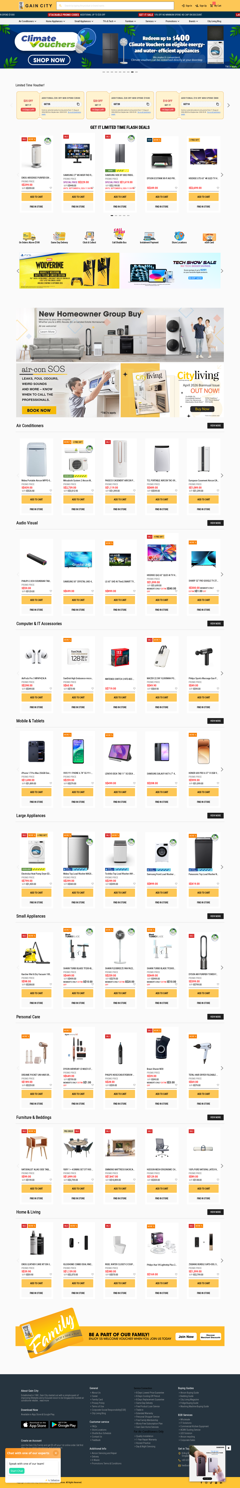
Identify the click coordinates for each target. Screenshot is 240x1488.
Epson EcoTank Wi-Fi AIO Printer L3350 (162, 178)
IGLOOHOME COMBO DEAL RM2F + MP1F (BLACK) (85, 1264)
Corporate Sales (187, 1440)
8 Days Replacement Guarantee (150, 1399)
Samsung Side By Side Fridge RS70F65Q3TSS (120, 175)
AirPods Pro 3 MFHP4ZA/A (34, 678)
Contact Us (97, 1436)
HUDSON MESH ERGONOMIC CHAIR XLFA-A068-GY (169, 1169)
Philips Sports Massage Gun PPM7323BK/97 (209, 678)
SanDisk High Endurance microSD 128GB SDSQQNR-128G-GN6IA (92, 678)
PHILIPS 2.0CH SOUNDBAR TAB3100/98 (39, 581)
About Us (96, 1392)
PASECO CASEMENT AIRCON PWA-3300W (124, 480)
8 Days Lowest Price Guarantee (150, 1392)
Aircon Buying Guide (189, 1392)
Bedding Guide (186, 1396)
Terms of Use (98, 1406)
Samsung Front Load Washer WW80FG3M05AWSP (170, 874)
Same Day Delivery (144, 1403)
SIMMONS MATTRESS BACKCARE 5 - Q (122, 1169)
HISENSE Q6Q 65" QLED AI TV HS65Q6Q (165, 575)
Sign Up (203, 5)
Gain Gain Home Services (147, 1427)
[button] (50, 188)
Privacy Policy (98, 1403)
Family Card (97, 1399)
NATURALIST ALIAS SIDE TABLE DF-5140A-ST (42, 1169)
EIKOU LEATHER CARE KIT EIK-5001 (37, 1264)
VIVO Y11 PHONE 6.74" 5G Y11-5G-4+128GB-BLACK (86, 773)
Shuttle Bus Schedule (101, 1433)
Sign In (189, 5)
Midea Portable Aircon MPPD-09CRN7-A (40, 480)
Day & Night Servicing (145, 1446)
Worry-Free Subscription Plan (149, 1423)
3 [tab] (120, 215)
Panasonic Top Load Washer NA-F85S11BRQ (209, 874)
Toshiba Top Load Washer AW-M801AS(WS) (125, 873)
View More (215, 425)
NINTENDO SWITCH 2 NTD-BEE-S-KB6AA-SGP (125, 679)
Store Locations (99, 1429)
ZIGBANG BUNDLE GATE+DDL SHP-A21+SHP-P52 (211, 1264)
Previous (2, 46)
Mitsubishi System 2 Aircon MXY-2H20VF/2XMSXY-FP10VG (90, 480)
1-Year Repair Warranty (146, 1439)
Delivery (95, 1456)
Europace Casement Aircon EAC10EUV (207, 480)
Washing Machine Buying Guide (194, 1406)
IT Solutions (186, 1423)
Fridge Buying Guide (189, 1403)
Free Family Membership (147, 1420)
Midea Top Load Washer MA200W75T (80, 873)
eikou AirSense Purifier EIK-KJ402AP (36, 177)
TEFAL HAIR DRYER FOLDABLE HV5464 (206, 1075)
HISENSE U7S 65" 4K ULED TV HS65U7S (204, 178)
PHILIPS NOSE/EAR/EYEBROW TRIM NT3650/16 (126, 1075)
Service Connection (143, 1388)
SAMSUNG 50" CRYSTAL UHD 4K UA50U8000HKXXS (87, 581)
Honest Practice (143, 1443)
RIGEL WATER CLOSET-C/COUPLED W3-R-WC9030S (128, 1264)
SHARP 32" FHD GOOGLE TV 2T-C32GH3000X (209, 580)
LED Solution (186, 1433)
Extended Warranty (144, 1413)
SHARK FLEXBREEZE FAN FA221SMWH (122, 968)
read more (44, 1400)
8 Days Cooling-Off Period (148, 1396)
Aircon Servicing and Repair (104, 1453)
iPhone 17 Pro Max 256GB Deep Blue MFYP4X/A (43, 773)
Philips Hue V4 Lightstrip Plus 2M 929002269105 (169, 1265)
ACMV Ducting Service (190, 1429)
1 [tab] (112, 215)
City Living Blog (99, 1413)
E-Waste (95, 1460)
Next (237, 46)
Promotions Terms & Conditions (106, 1463)
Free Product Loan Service (148, 1406)
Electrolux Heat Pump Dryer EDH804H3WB (41, 873)
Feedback (96, 1440)
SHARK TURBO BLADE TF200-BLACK (79, 968)
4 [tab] (124, 215)
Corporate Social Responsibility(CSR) (109, 1410)
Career (95, 1396)
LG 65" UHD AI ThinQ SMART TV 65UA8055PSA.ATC (128, 581)
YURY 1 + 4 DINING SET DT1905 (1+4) (79, 1169)
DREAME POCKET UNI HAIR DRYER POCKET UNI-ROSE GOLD (48, 1075)
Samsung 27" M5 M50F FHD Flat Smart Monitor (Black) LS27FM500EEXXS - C (78, 175)
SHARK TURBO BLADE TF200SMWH (163, 968)
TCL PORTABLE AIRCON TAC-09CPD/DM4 (165, 480)
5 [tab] (128, 215)
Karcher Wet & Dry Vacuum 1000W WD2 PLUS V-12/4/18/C (48, 974)
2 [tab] (116, 215)
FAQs (94, 1426)
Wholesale (185, 1419)
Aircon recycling (187, 1436)
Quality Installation (144, 1436)
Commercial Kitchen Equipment (194, 1426)
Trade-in (139, 1410)
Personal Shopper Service (147, 1416)
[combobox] (115, 6)
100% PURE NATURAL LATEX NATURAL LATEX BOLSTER (214, 1169)
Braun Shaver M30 (155, 1069)
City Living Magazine (189, 1399)
